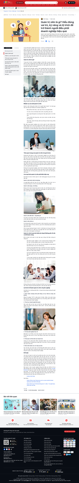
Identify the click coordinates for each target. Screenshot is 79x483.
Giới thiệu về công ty (28, 440)
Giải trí (46, 14)
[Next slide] (27, 8)
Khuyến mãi (24, 14)
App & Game (64, 14)
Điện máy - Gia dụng (17, 14)
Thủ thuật (38, 14)
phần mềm (52, 4)
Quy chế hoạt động (27, 442)
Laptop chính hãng (31, 376)
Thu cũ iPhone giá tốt (9, 7)
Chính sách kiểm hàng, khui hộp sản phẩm (52, 445)
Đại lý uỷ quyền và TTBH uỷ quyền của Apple (32, 451)
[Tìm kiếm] (56, 3)
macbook (43, 4)
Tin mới (10, 14)
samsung (35, 4)
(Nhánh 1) (8, 455)
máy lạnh (47, 4)
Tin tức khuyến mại (27, 445)
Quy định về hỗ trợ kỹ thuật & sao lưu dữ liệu (52, 453)
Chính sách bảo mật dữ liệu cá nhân (51, 451)
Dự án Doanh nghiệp (28, 444)
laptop (31, 4)
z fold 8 (56, 4)
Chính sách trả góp (47, 444)
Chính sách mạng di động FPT (49, 449)
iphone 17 (27, 4)
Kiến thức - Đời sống (53, 14)
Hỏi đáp (59, 14)
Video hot (42, 14)
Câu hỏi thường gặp (27, 458)
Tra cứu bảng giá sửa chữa (29, 457)
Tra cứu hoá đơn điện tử (28, 453)
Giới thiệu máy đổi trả (28, 447)
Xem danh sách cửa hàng (70, 431)
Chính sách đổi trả (47, 442)
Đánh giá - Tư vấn (31, 14)
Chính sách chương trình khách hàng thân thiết (53, 455)
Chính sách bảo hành (48, 440)
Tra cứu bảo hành (27, 455)
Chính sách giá (47, 458)
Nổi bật (6, 14)
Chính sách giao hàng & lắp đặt (50, 447)
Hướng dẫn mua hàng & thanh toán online (32, 449)
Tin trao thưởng (71, 14)
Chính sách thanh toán (48, 457)
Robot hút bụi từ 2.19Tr (21, 7)
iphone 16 (39, 4)
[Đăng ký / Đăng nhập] (66, 2)
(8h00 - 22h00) (9, 461)
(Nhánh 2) (8, 458)
